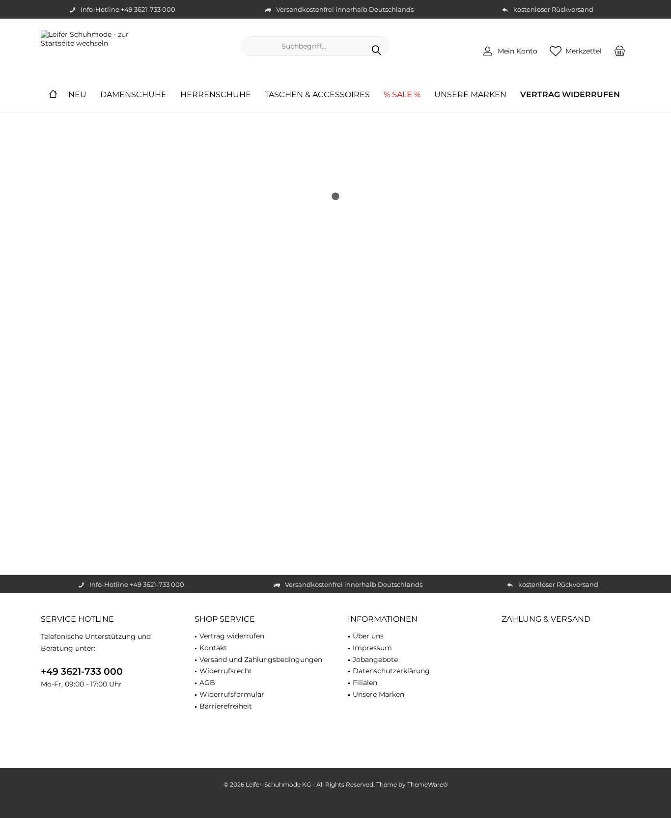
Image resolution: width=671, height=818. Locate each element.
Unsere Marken (378, 694)
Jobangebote (375, 659)
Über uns (368, 636)
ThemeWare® (427, 784)
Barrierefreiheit (225, 706)
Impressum (372, 647)
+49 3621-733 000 (82, 671)
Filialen (365, 682)
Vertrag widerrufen (231, 636)
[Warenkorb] (620, 50)
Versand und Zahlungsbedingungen (260, 659)
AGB (207, 682)
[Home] (53, 95)
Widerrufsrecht (225, 670)
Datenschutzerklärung (391, 670)
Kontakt (213, 647)
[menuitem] (620, 50)
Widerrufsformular (231, 694)
